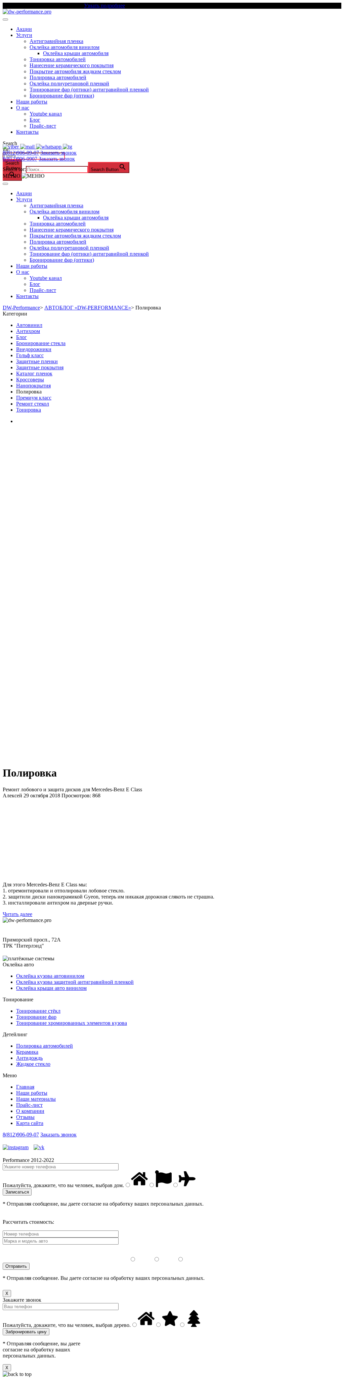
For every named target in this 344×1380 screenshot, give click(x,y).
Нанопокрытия (33, 385)
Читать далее (17, 914)
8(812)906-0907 (20, 159)
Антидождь (29, 1058)
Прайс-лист (43, 126)
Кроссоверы (30, 379)
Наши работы (31, 101)
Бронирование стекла (41, 343)
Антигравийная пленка (56, 41)
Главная (25, 1087)
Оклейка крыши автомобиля (76, 53)
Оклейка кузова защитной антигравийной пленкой (75, 982)
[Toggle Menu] (5, 19)
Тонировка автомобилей (58, 59)
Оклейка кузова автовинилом (50, 976)
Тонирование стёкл (38, 1011)
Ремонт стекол (32, 404)
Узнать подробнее (104, 5)
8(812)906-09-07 (21, 153)
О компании (30, 1111)
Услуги (24, 35)
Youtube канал (46, 114)
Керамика (27, 1052)
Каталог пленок (34, 373)
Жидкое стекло (33, 1064)
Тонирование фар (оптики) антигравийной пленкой (89, 89)
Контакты (27, 132)
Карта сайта (29, 1123)
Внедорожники (33, 349)
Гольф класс (30, 355)
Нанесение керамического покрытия (72, 65)
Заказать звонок (58, 153)
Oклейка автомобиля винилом (64, 47)
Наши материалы (36, 1099)
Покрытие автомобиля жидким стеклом (75, 71)
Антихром (28, 331)
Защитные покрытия (39, 367)
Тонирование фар (36, 1017)
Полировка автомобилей (58, 77)
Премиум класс (33, 398)
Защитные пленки (37, 361)
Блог (35, 120)
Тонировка (28, 410)
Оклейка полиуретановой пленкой (69, 83)
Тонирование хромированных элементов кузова (71, 1023)
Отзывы (25, 1117)
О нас (22, 108)
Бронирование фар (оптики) (62, 95)
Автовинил (29, 325)
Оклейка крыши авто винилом (51, 988)
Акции (24, 29)
